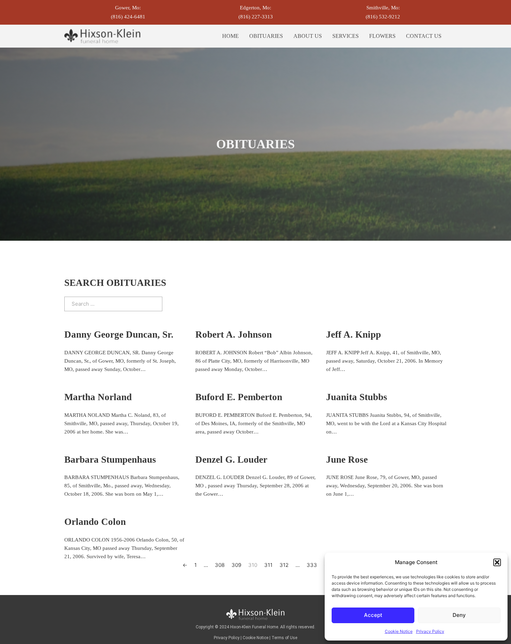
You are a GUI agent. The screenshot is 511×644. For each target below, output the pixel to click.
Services (345, 36)
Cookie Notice (399, 631)
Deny (459, 615)
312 (284, 565)
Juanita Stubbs (356, 397)
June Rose (347, 459)
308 (220, 565)
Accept (373, 615)
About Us (307, 36)
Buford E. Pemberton (238, 397)
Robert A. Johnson (233, 334)
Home (230, 36)
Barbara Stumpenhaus (110, 459)
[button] (497, 562)
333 (312, 565)
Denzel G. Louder (231, 459)
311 (268, 565)
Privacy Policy (430, 631)
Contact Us (423, 36)
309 (236, 565)
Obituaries (266, 36)
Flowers (382, 36)
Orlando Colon (95, 522)
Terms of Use (284, 637)
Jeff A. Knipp (353, 334)
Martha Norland (98, 397)
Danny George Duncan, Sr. (118, 334)
